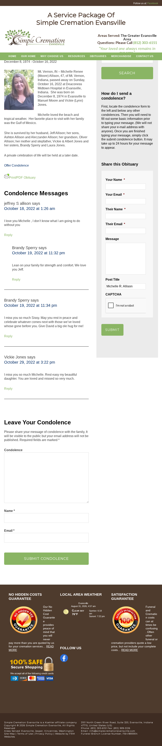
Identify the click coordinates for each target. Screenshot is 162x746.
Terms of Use (25, 733)
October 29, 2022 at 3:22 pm (29, 362)
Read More (129, 650)
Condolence (13, 450)
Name (9, 511)
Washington (66, 731)
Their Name (115, 209)
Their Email (115, 224)
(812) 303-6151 (145, 43)
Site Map (9, 733)
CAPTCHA (113, 294)
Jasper (39, 731)
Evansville (27, 731)
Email (9, 530)
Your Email (114, 194)
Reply (8, 235)
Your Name (115, 179)
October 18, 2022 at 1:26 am (29, 208)
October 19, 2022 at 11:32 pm (38, 253)
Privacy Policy (44, 733)
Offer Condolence (16, 165)
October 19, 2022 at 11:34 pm (30, 305)
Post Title (112, 279)
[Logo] (35, 45)
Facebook (152, 3)
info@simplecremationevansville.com (112, 731)
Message (112, 239)
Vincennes (50, 731)
